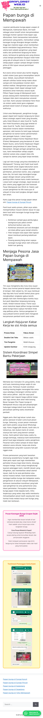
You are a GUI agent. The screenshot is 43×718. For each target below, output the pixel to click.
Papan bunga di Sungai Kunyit (15, 679)
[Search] (36, 704)
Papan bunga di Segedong (13, 689)
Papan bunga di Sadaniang (14, 686)
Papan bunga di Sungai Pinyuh (19, 202)
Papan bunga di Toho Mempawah (16, 693)
